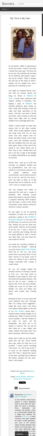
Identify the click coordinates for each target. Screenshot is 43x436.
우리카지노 (26, 416)
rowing (15, 379)
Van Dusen (19, 311)
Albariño (28, 103)
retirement (30, 376)
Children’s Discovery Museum (22, 218)
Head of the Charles (28, 249)
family (18, 376)
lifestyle (23, 376)
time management (25, 379)
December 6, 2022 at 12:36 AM (23, 395)
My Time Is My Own (20, 18)
